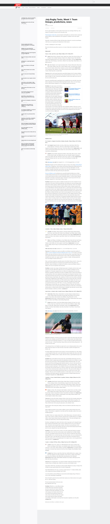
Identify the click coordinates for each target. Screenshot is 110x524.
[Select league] (18, 2)
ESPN (18, 5)
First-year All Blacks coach (50, 173)
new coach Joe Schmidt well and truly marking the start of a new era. (59, 252)
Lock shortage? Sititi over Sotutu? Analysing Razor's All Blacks (75, 89)
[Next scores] (94, 2)
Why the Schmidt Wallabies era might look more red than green (74, 94)
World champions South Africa (51, 34)
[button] (91, 5)
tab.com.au (50, 162)
